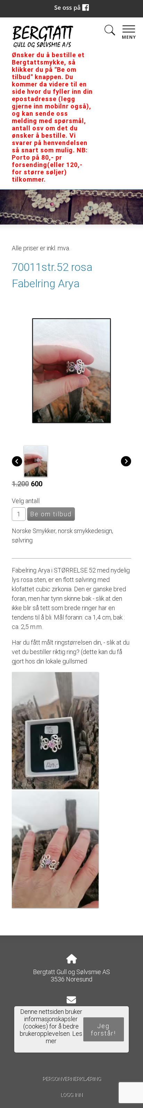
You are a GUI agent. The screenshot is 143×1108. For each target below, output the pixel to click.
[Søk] (110, 31)
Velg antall (26, 500)
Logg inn (71, 1095)
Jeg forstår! (103, 1029)
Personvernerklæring (71, 1079)
